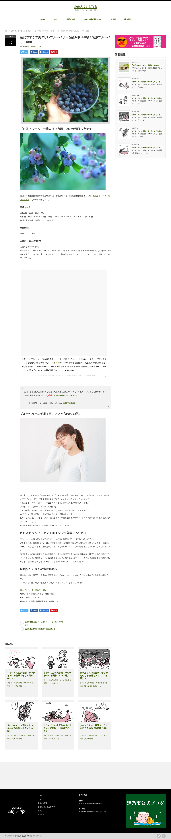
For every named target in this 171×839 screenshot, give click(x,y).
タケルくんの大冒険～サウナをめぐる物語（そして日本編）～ (21, 675)
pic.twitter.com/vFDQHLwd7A (65, 395)
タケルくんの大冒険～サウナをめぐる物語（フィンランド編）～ (94, 675)
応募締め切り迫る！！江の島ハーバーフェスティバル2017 (44, 623)
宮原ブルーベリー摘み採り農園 (33, 590)
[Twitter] (159, 836)
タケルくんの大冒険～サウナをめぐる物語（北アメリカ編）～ (21, 728)
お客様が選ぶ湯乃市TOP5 (93, 19)
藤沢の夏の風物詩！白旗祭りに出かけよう (40, 629)
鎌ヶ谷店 (127, 19)
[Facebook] (164, 836)
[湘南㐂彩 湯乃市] (17, 813)
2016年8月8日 (69, 403)
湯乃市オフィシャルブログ (32, 47)
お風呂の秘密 (70, 19)
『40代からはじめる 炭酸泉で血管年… (146, 65)
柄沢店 (113, 19)
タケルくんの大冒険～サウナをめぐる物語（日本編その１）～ (57, 728)
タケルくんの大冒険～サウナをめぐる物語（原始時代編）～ (94, 728)
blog (55, 19)
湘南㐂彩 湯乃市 (85, 7)
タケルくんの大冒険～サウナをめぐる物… (146, 82)
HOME (42, 19)
